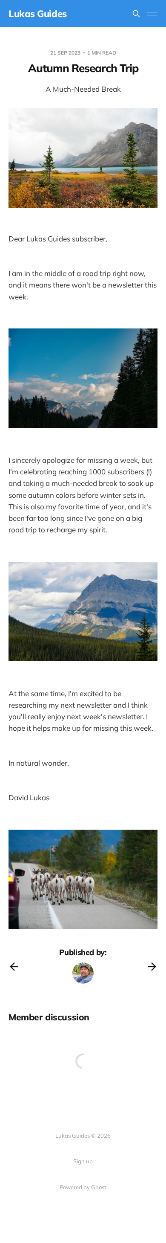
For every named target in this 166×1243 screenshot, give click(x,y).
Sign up (83, 1161)
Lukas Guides (38, 13)
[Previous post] (14, 966)
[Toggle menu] (152, 13)
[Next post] (151, 966)
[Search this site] (136, 13)
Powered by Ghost (83, 1187)
